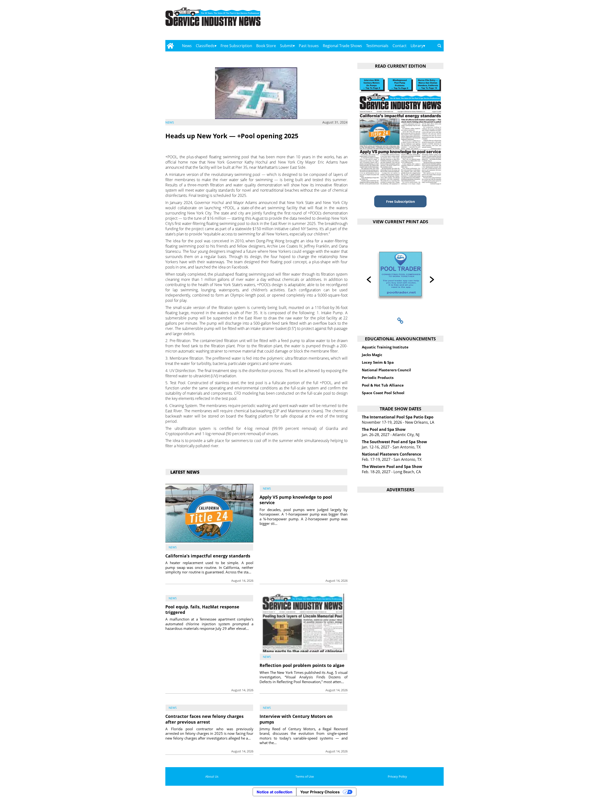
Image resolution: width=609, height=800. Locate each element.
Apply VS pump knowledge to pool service (296, 499)
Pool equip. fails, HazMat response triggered (202, 609)
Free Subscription (236, 45)
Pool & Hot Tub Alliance (383, 385)
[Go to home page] (170, 45)
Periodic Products (377, 377)
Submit (286, 45)
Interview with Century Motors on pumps (296, 719)
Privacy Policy (397, 776)
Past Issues (309, 45)
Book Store (266, 45)
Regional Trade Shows (342, 45)
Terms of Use (304, 776)
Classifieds (205, 45)
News (187, 45)
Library (417, 45)
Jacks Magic (372, 354)
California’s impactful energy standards (207, 556)
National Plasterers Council (386, 370)
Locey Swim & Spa (378, 362)
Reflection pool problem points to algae (302, 665)
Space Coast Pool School (383, 392)
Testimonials (377, 45)
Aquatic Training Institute (385, 347)
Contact (400, 45)
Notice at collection (274, 792)
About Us (211, 776)
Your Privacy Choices (320, 792)
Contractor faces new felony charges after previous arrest (204, 719)
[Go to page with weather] (402, 21)
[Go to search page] (439, 45)
